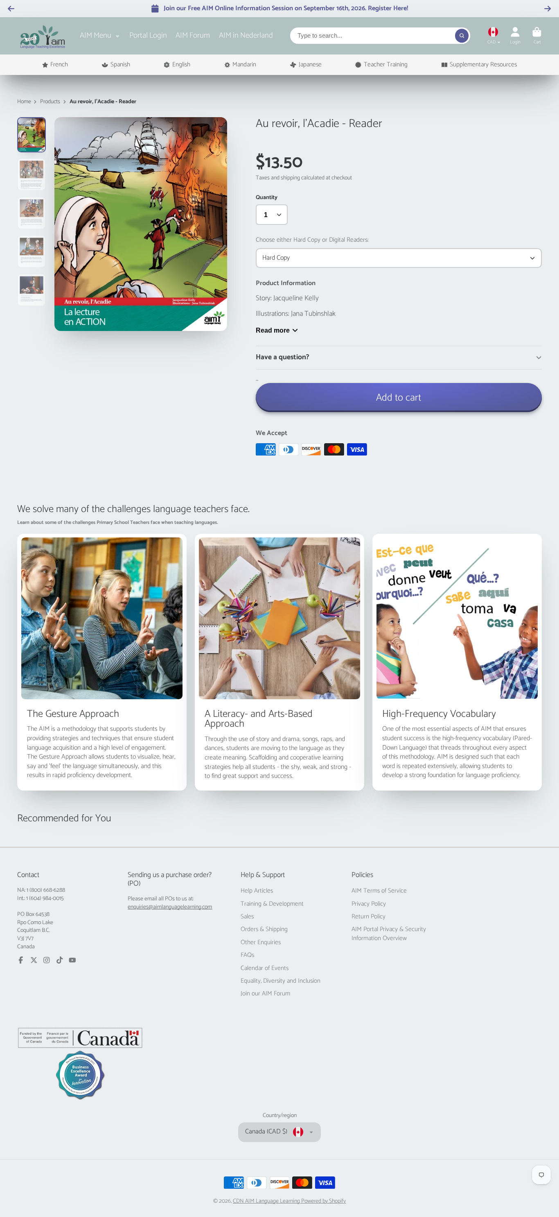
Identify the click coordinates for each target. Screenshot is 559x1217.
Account (515, 36)
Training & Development (272, 904)
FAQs (247, 955)
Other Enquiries (261, 942)
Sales (247, 916)
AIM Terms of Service (379, 890)
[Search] (462, 36)
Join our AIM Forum (265, 993)
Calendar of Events (265, 968)
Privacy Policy (369, 904)
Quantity (266, 198)
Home (24, 102)
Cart (537, 36)
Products (50, 102)
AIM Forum (193, 35)
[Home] (42, 35)
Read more (273, 330)
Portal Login (148, 35)
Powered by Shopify (323, 1201)
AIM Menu (95, 35)
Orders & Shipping (264, 929)
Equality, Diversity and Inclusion (280, 981)
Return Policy (368, 916)
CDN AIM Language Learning (267, 1201)
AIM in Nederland (246, 35)
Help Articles (257, 890)
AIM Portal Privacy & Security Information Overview (389, 934)
